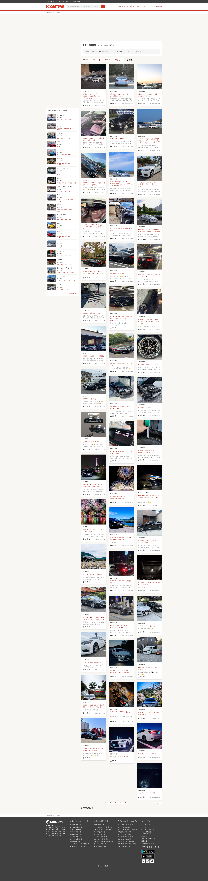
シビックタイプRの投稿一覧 (102, 829)
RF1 (58, 219)
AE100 (59, 173)
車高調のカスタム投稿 (125, 832)
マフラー (118, 60)
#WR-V (112, 228)
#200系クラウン (95, 96)
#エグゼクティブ (143, 183)
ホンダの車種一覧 (75, 829)
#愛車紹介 (86, 94)
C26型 (74, 183)
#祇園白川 (86, 272)
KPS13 (70, 289)
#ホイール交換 (145, 321)
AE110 (70, 173)
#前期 (155, 94)
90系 (68, 272)
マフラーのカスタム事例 (125, 836)
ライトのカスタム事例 (125, 834)
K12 (65, 154)
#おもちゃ (122, 96)
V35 (70, 264)
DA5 (58, 256)
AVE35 (70, 246)
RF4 (70, 219)
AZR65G (66, 128)
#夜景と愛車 (86, 486)
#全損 (93, 140)
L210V (59, 238)
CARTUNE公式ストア (148, 829)
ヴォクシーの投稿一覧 (101, 839)
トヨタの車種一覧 (75, 825)
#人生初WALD (87, 442)
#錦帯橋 (99, 574)
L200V (64, 236)
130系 (58, 281)
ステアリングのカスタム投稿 (127, 844)
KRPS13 (59, 209)
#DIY (99, 313)
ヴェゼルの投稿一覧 (100, 844)
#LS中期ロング (150, 626)
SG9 (70, 119)
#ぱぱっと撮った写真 (152, 139)
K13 (69, 154)
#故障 (117, 453)
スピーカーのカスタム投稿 (126, 841)
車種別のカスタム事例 (125, 6)
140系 (63, 281)
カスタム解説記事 (156, 6)
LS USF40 (141, 664)
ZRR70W (59, 130)
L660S (64, 163)
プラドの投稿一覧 (99, 834)
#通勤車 (115, 96)
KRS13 (65, 209)
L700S (69, 163)
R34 (66, 264)
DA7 (66, 256)
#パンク (156, 364)
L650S (59, 163)
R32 (58, 264)
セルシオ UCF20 (143, 492)
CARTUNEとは (146, 825)
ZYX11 (59, 201)
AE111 (59, 174)
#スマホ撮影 (145, 542)
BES (70, 138)
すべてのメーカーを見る (77, 846)
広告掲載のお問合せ (147, 843)
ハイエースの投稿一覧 (101, 836)
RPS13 (71, 209)
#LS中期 (94, 750)
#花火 (125, 496)
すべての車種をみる (100, 846)
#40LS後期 (89, 227)
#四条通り (93, 272)
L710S (59, 165)
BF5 (66, 191)
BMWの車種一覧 (75, 841)
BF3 (58, 191)
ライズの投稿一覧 (99, 832)
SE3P (58, 146)
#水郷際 (119, 496)
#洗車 (99, 183)
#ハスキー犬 (145, 276)
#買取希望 (149, 319)
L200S (59, 236)
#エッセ (147, 669)
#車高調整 (101, 356)
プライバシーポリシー (148, 838)
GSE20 (59, 247)
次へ (158, 803)
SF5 (58, 119)
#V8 (139, 495)
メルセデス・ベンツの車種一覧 (79, 844)
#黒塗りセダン (91, 273)
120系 (63, 272)
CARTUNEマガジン (147, 827)
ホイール (96, 60)
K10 (58, 154)
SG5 (66, 119)
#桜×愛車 (156, 712)
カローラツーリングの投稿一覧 (103, 841)
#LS (139, 187)
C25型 (69, 183)
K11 (62, 154)
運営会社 (144, 841)
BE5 (58, 138)
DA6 (62, 256)
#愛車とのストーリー (144, 230)
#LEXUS (121, 139)
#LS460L (93, 183)
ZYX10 (65, 199)
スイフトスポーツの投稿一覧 (103, 827)
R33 (62, 264)
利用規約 (144, 836)
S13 (58, 289)
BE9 (62, 138)
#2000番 (119, 228)
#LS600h (93, 356)
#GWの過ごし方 (88, 98)
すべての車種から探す (70, 293)
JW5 (58, 227)
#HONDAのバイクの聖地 (94, 707)
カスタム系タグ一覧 (124, 846)
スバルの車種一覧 (75, 834)
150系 (58, 272)
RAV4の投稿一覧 (99, 825)
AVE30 (64, 246)
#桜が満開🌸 (142, 714)
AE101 (64, 173)
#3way (112, 184)
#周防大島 (113, 539)
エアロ (107, 60)
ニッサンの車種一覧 (76, 827)
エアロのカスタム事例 (125, 839)
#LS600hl (86, 96)
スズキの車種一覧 (75, 836)
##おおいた (144, 584)
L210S (69, 236)
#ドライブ (93, 94)
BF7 (70, 191)
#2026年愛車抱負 (115, 182)
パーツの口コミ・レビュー (141, 6)
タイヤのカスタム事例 (125, 827)
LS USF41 (86, 180)
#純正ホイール (142, 141)
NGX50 (59, 199)
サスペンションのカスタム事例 (127, 829)
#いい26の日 (142, 231)
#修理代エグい (114, 583)
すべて (86, 60)
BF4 (62, 191)
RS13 (58, 211)
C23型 (59, 183)
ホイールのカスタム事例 (125, 825)
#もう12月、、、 (94, 185)
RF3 (66, 219)
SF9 (62, 119)
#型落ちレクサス (150, 143)
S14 (62, 289)
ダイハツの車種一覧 (76, 839)
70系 (72, 272)
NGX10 (70, 199)
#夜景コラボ (96, 486)
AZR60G (59, 128)
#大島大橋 (121, 539)
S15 (66, 289)
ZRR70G (73, 128)
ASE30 (59, 246)
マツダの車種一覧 (75, 832)
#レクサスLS (150, 582)
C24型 (64, 183)
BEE (66, 138)
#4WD (140, 96)
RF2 (62, 219)
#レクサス (153, 183)
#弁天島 (87, 750)
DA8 (70, 256)
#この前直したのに (149, 452)
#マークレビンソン (152, 185)
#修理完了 (128, 581)
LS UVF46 (86, 91)
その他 (131, 60)
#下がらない (147, 96)
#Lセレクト (94, 138)
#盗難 (88, 140)
